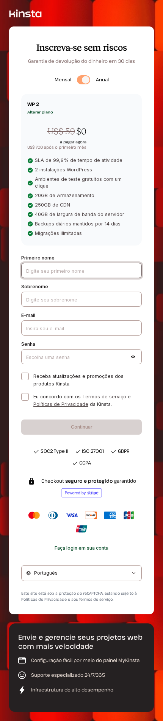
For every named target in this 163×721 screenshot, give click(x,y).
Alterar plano (40, 112)
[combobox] (81, 573)
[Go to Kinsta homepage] (25, 13)
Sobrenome (34, 286)
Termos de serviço (104, 396)
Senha (28, 344)
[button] (133, 356)
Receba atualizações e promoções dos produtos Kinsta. (78, 380)
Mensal (63, 79)
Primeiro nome (38, 258)
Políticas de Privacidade (60, 404)
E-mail (28, 315)
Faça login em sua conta (81, 548)
